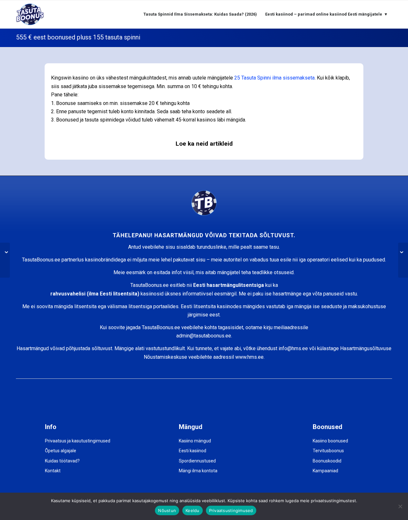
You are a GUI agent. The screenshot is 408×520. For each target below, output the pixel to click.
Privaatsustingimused (231, 510)
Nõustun (167, 510)
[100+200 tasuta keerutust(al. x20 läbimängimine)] (5, 260)
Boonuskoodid (327, 460)
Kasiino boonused (330, 440)
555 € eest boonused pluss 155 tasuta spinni (78, 37)
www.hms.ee (249, 357)
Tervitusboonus (328, 450)
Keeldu (193, 510)
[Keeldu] (400, 506)
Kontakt (53, 470)
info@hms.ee (293, 348)
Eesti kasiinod (192, 450)
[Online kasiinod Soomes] (403, 260)
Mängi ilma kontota (198, 470)
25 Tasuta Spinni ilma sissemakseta (274, 78)
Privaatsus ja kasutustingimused (77, 440)
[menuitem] (200, 14)
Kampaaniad (325, 470)
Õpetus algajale (60, 450)
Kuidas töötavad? (62, 460)
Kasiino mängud (195, 440)
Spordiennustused (197, 460)
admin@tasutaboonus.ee (203, 336)
